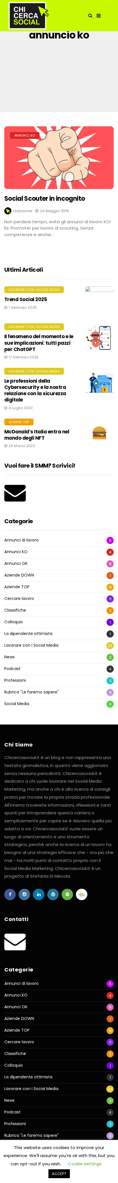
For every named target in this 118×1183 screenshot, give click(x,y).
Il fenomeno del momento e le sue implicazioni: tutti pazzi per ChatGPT (38, 342)
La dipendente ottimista (28, 633)
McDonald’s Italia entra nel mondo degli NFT (36, 434)
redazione (22, 211)
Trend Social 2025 (25, 299)
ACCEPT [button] (59, 1173)
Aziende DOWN (19, 575)
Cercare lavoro (19, 598)
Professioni (15, 680)
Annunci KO (24, 135)
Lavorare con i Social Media (34, 289)
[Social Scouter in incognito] (59, 157)
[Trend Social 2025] (99, 300)
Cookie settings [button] (85, 1164)
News (9, 657)
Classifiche (15, 610)
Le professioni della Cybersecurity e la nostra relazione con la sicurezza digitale (35, 390)
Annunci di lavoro (21, 540)
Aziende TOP (19, 422)
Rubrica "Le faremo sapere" (31, 692)
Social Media (16, 703)
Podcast (12, 668)
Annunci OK (15, 563)
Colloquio (13, 622)
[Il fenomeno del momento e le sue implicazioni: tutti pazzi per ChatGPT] (99, 337)
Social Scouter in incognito (44, 198)
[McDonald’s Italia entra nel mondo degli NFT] (99, 433)
